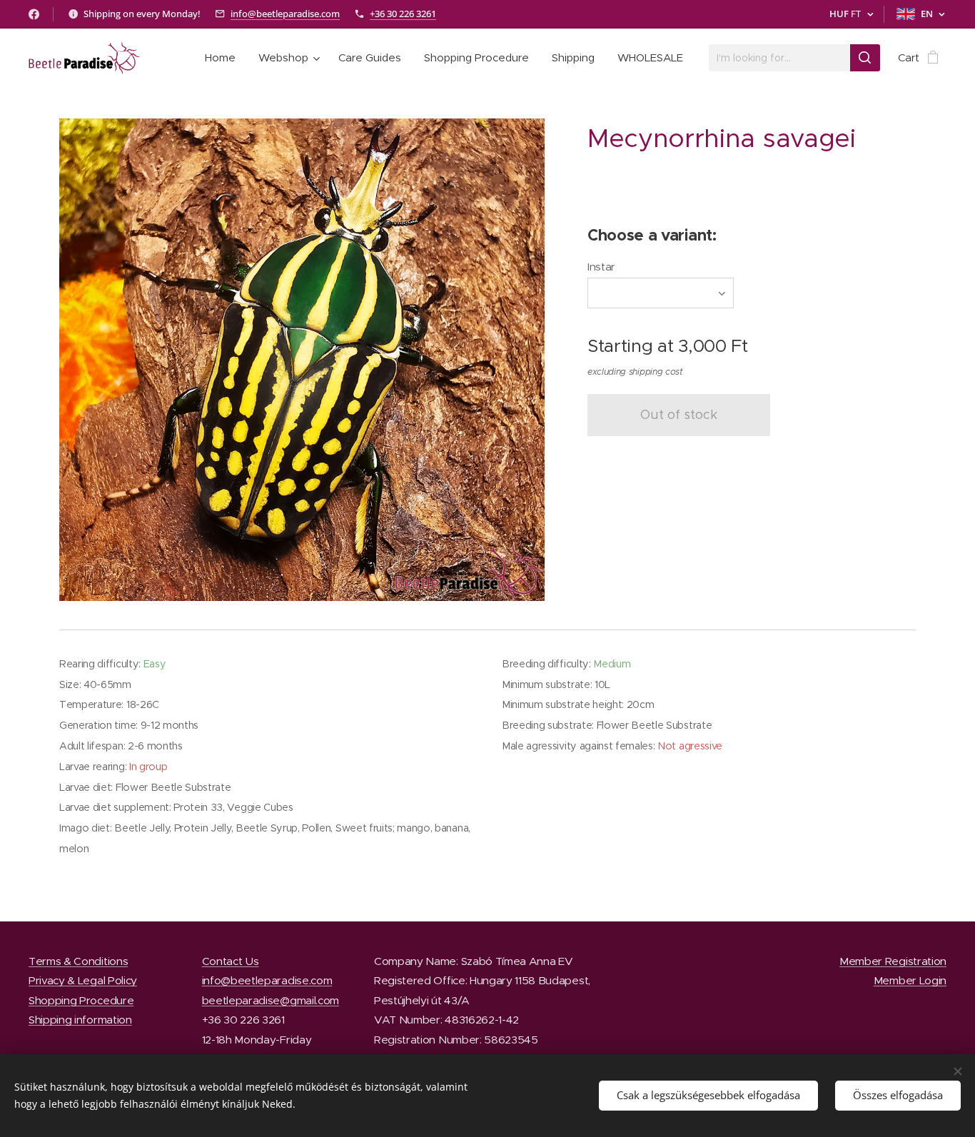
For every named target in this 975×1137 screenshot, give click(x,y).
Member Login (910, 980)
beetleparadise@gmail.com (270, 1000)
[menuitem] (224, 58)
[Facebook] (34, 14)
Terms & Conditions (78, 961)
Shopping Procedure (81, 1000)
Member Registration (892, 961)
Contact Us (230, 961)
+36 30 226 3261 (403, 13)
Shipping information (80, 1019)
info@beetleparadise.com (285, 13)
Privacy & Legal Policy (83, 980)
